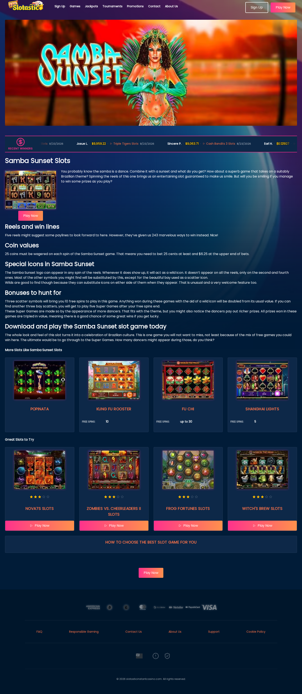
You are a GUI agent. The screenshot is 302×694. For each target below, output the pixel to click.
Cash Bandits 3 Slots (198, 144)
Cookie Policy (255, 632)
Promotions (135, 6)
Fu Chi (188, 409)
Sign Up (60, 6)
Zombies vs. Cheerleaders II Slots (114, 511)
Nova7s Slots (40, 508)
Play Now (283, 7)
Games (75, 6)
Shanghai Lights (262, 409)
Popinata (40, 409)
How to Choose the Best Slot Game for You (151, 542)
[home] (27, 11)
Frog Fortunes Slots (188, 508)
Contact (154, 6)
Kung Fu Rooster (114, 409)
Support (214, 632)
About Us (171, 6)
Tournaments (112, 6)
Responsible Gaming (84, 632)
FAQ (39, 632)
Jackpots (91, 6)
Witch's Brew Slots (262, 508)
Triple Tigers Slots (103, 144)
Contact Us (133, 632)
